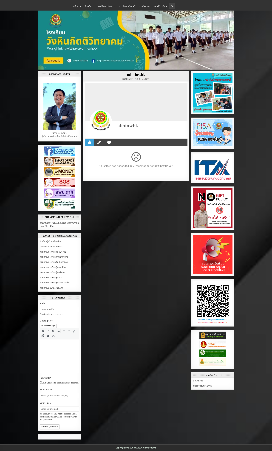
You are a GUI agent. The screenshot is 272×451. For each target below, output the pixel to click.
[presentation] (43, 331)
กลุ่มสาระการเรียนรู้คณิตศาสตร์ (54, 262)
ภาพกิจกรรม (144, 6)
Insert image (49, 326)
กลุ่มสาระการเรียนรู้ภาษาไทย (53, 252)
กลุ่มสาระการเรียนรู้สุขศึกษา (52, 272)
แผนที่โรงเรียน (160, 6)
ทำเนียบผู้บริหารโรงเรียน (51, 241)
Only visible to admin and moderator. (60, 383)
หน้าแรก (77, 6)
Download (198, 381)
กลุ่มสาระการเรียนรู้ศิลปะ (51, 277)
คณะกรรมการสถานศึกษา (51, 246)
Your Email (46, 403)
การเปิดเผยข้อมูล (105, 6)
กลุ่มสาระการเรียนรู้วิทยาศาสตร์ (54, 257)
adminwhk (136, 74)
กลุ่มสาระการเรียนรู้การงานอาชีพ (54, 283)
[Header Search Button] (172, 6)
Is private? (45, 378)
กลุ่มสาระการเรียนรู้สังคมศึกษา (53, 267)
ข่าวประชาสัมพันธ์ (127, 6)
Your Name (46, 389)
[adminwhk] (101, 121)
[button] (43, 331)
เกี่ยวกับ (88, 6)
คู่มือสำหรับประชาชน (202, 386)
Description (46, 320)
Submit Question (49, 427)
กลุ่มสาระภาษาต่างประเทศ (51, 288)
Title (42, 303)
